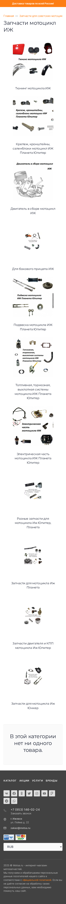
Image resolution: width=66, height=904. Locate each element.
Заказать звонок (21, 813)
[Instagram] (37, 793)
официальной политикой (37, 880)
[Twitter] (29, 793)
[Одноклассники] (22, 793)
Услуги (37, 780)
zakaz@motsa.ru (20, 828)
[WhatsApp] (14, 801)
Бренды (51, 780)
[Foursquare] (52, 793)
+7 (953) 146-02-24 (25, 809)
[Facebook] (14, 793)
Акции (24, 780)
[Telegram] (7, 801)
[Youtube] (44, 793)
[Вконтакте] (7, 793)
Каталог (10, 780)
